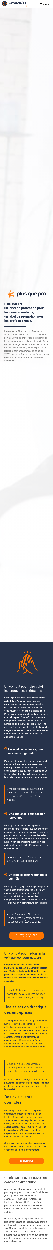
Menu (46, 4)
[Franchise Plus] (14, 4)
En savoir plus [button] (26, 1161)
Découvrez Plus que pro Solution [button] (26, 935)
